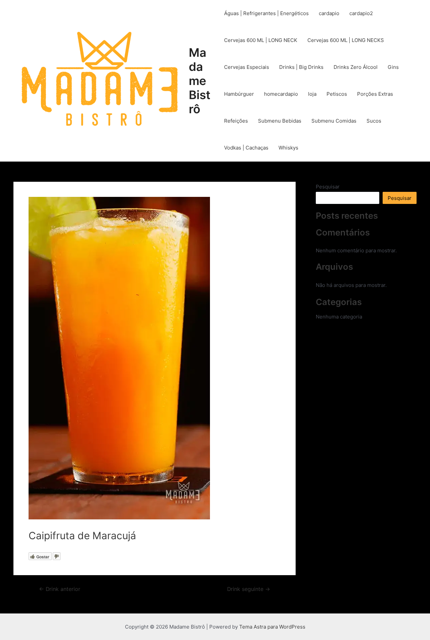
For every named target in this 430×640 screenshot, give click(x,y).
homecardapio (281, 94)
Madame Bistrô (199, 80)
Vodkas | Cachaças (246, 147)
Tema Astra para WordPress (272, 627)
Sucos (374, 121)
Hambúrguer (239, 94)
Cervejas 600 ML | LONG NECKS (345, 40)
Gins (393, 67)
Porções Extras (375, 94)
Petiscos (337, 94)
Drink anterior (59, 589)
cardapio (329, 13)
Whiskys (288, 147)
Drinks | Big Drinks (301, 67)
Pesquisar (328, 186)
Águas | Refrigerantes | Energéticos (266, 13)
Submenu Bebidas (279, 121)
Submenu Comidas (333, 121)
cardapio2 (361, 13)
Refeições (236, 121)
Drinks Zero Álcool (356, 67)
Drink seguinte (248, 589)
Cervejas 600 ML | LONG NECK (260, 40)
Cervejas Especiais (246, 67)
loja (312, 94)
